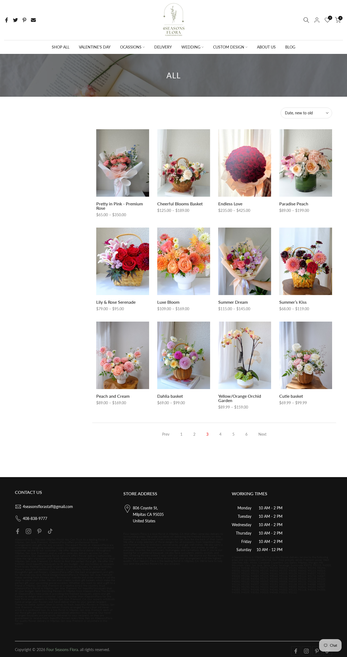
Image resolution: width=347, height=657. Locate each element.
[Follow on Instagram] (28, 531)
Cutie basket (291, 396)
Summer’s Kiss (293, 302)
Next (262, 434)
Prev (165, 434)
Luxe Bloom (168, 302)
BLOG (290, 47)
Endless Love (230, 203)
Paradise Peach (293, 203)
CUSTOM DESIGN (228, 47)
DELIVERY (163, 47)
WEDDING (190, 47)
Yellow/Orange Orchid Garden (239, 398)
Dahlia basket (170, 396)
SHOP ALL (60, 47)
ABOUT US (266, 47)
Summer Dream (233, 302)
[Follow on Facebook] (17, 531)
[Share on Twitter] (15, 20)
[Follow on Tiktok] (50, 531)
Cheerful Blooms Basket (180, 203)
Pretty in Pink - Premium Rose (119, 206)
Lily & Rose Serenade (116, 302)
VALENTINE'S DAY (95, 47)
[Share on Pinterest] (24, 20)
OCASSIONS (131, 47)
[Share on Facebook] (6, 20)
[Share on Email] (33, 20)
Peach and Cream (113, 396)
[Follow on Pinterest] (39, 531)
